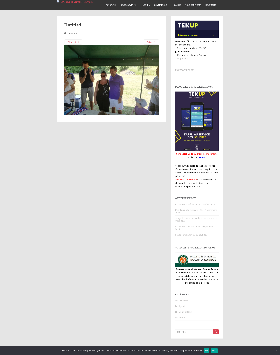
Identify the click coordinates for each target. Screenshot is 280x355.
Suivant (150, 42)
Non (214, 350)
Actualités (111, 5)
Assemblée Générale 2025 (187, 204)
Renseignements (128, 5)
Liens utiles (210, 5)
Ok (206, 350)
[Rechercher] (216, 331)
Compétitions (160, 5)
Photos (182, 317)
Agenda (146, 5)
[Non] (276, 350)
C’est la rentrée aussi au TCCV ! (189, 210)
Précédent (74, 42)
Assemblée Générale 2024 (187, 226)
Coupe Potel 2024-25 (185, 234)
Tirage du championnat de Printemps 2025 (195, 218)
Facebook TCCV (184, 70)
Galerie (177, 5)
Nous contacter (193, 5)
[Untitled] (111, 79)
